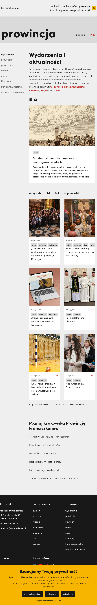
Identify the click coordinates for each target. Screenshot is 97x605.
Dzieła (4, 70)
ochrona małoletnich (75, 549)
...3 (54, 404)
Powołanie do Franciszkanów (44, 444)
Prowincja (84, 6)
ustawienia (68, 594)
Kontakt (86, 10)
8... (64, 404)
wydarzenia (7, 54)
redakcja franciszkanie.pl (12, 510)
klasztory (69, 538)
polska (36, 153)
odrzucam (51, 594)
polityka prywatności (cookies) (48, 601)
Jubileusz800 (70, 6)
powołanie (7, 65)
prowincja (6, 59)
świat (58, 193)
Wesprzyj (75, 10)
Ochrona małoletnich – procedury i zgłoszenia (53, 478)
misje (67, 532)
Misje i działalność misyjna (43, 453)
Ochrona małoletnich (12, 92)
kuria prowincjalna (74, 543)
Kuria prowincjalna (11, 86)
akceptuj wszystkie (32, 594)
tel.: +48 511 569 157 (9, 523)
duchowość (38, 510)
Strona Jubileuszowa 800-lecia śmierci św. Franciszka (42, 321)
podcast (37, 543)
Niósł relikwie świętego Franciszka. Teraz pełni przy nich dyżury (80, 252)
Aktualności (54, 6)
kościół (69, 245)
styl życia (37, 516)
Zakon (50, 10)
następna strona (77, 404)
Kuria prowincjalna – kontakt (44, 470)
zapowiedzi (71, 193)
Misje (4, 75)
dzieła (68, 527)
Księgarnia (62, 10)
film (34, 538)
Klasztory (6, 81)
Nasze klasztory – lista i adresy (45, 461)
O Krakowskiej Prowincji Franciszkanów (49, 436)
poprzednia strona (40, 404)
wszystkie (35, 193)
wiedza (36, 521)
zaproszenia (53, 314)
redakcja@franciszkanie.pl (13, 528)
